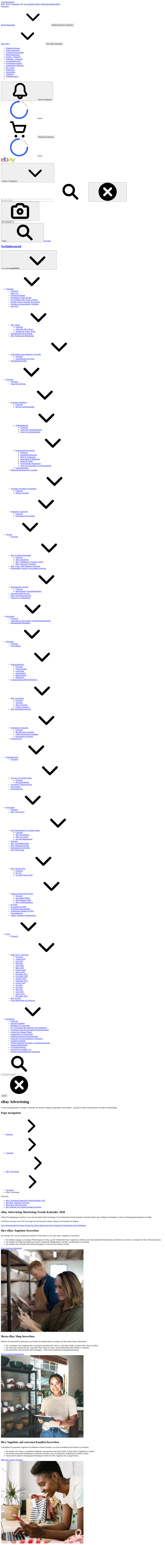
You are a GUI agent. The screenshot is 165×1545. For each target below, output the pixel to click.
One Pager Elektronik (77, 1225)
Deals (46, 4)
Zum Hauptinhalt (7, 2)
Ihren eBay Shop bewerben (16, 1205)
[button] (22, 232)
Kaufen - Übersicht (13, 57)
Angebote (9, 1153)
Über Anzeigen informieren (11, 1248)
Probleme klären (12, 76)
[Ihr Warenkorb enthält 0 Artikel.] (19, 137)
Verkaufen (5, 6)
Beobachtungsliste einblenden (62, 25)
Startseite (9, 1134)
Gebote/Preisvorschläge (15, 52)
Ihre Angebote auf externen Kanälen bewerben (23, 1207)
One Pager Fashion (23, 1225)
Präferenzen (10, 70)
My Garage (10, 68)
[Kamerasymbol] (20, 211)
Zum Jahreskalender (8, 1225)
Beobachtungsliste (13, 55)
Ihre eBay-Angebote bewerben (17, 1203)
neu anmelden (29, 4)
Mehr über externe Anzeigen (12, 1460)
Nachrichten (10, 72)
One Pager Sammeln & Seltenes (57, 1225)
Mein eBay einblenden (54, 44)
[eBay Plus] (39, 4)
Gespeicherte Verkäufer (15, 65)
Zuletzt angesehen (13, 50)
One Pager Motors (38, 1225)
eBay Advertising (12, 1172)
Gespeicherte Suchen (14, 63)
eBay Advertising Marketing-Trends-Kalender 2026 (25, 1201)
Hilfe (58, 4)
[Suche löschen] (108, 192)
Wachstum (10, 1190)
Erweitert (47, 241)
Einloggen (15, 4)
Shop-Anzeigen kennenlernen (12, 1354)
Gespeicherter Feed (13, 61)
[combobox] (26, 200)
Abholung (52, 4)
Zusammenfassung (13, 48)
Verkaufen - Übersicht (14, 59)
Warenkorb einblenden (46, 137)
